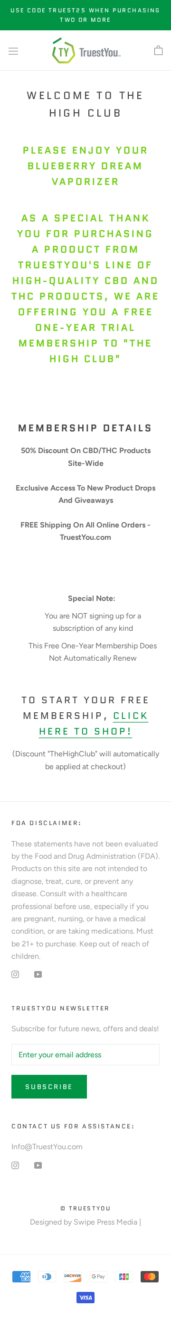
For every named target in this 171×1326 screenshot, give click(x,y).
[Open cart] (158, 50)
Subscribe (49, 1086)
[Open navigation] (13, 50)
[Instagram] (15, 974)
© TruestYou (85, 1208)
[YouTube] (38, 974)
